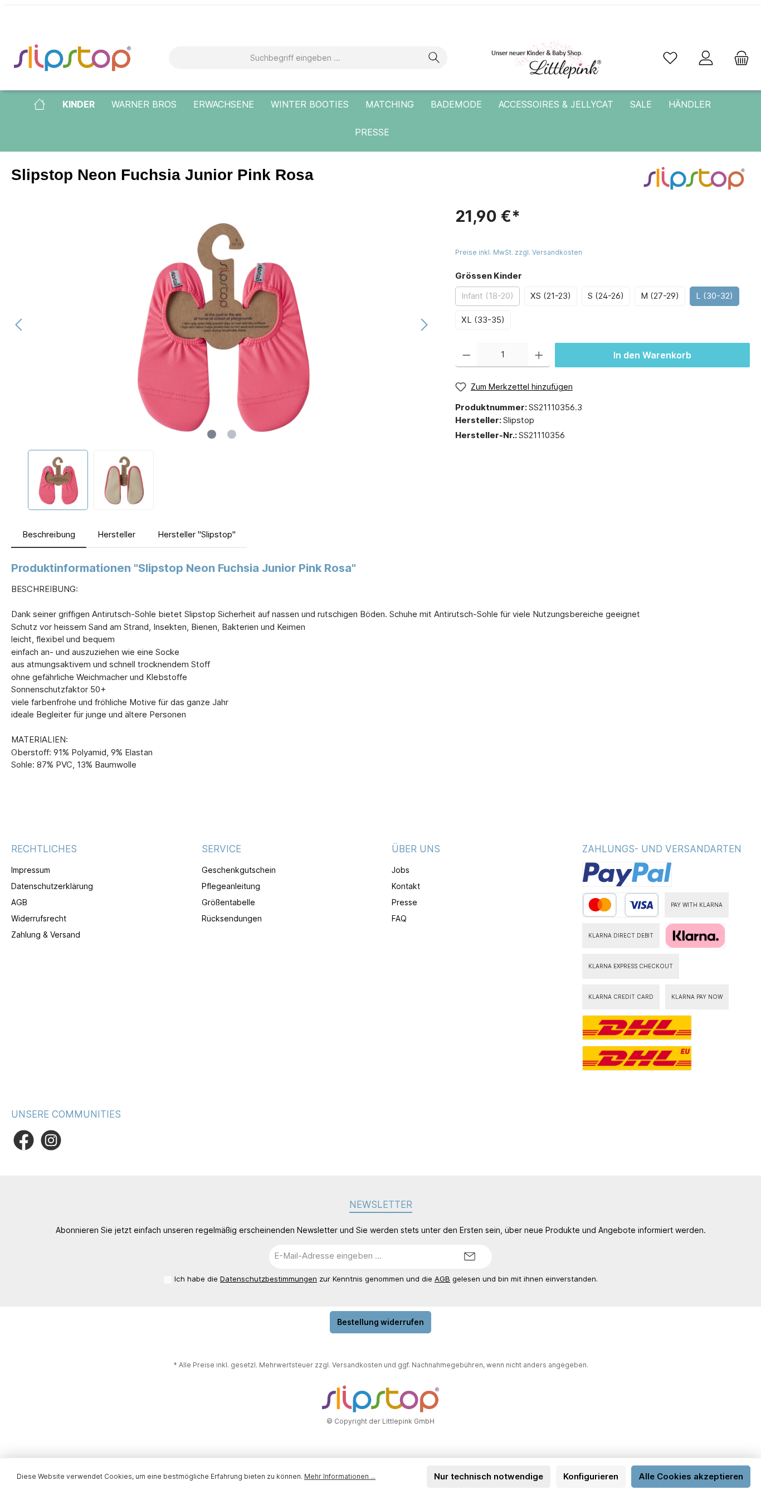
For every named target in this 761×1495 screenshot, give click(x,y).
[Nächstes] (424, 325)
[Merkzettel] (670, 57)
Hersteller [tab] (116, 534)
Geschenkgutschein (239, 870)
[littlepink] (545, 57)
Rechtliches (44, 849)
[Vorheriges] (19, 325)
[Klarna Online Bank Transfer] (695, 935)
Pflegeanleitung (231, 886)
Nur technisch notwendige (488, 1476)
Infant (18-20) (487, 295)
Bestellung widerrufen (380, 1322)
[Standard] (637, 1027)
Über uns (416, 849)
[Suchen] (434, 57)
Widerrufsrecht (38, 918)
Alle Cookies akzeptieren (690, 1476)
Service (221, 849)
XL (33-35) (483, 319)
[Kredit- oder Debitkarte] (620, 905)
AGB (19, 902)
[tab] (48, 535)
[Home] (47, 104)
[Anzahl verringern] (466, 355)
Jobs (400, 870)
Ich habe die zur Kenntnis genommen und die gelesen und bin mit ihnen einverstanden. (386, 1278)
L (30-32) (714, 295)
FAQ (399, 918)
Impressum (30, 870)
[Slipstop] (694, 177)
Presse (404, 902)
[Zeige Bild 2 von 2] (231, 434)
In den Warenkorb (652, 355)
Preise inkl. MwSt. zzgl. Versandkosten (518, 252)
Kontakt (406, 886)
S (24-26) (606, 295)
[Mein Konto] (706, 57)
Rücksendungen (232, 918)
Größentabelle (228, 902)
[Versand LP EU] (637, 1058)
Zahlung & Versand (45, 934)
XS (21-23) (550, 295)
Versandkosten (357, 1365)
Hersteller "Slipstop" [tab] (197, 534)
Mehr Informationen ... (339, 1476)
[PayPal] (627, 874)
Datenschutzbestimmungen (268, 1278)
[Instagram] (51, 1140)
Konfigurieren (590, 1476)
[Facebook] (23, 1140)
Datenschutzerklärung (52, 886)
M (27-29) (660, 295)
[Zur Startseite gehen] (72, 57)
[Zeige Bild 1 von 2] (211, 434)
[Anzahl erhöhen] (539, 355)
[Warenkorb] (738, 57)
